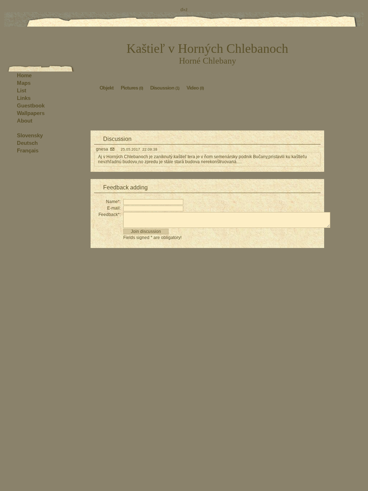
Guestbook (31, 105)
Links (24, 98)
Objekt (107, 88)
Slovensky (30, 135)
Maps (24, 83)
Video (195, 88)
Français (27, 150)
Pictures (132, 88)
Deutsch (27, 143)
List (21, 90)
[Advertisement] (207, 112)
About (24, 121)
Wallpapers (31, 113)
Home (24, 75)
